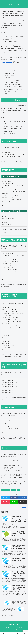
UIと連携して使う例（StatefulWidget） (14, 87)
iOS (19, 490)
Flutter (4, 490)
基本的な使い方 (9, 78)
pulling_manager (7, 62)
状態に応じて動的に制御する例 (12, 84)
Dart (9, 490)
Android (14, 490)
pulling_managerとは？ (10, 73)
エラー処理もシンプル (10, 91)
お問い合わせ (20, 627)
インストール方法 (9, 75)
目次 (12, 70)
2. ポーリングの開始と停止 (12, 82)
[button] (25, 330)
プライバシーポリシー (14, 629)
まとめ (6, 93)
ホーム (7, 627)
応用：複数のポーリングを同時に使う (14, 89)
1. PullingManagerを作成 (12, 80)
